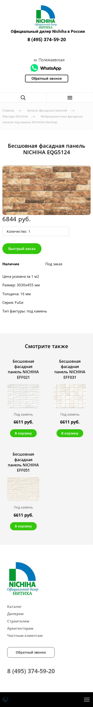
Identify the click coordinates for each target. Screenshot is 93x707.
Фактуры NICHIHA (15, 116)
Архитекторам (20, 628)
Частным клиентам (25, 635)
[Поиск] (23, 97)
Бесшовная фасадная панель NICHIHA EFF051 (23, 462)
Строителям (18, 621)
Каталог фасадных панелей (47, 110)
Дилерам (15, 613)
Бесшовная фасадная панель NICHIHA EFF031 (69, 369)
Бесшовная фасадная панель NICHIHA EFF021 (23, 369)
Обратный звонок (31, 652)
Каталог (14, 606)
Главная (8, 110)
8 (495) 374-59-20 (46, 39)
